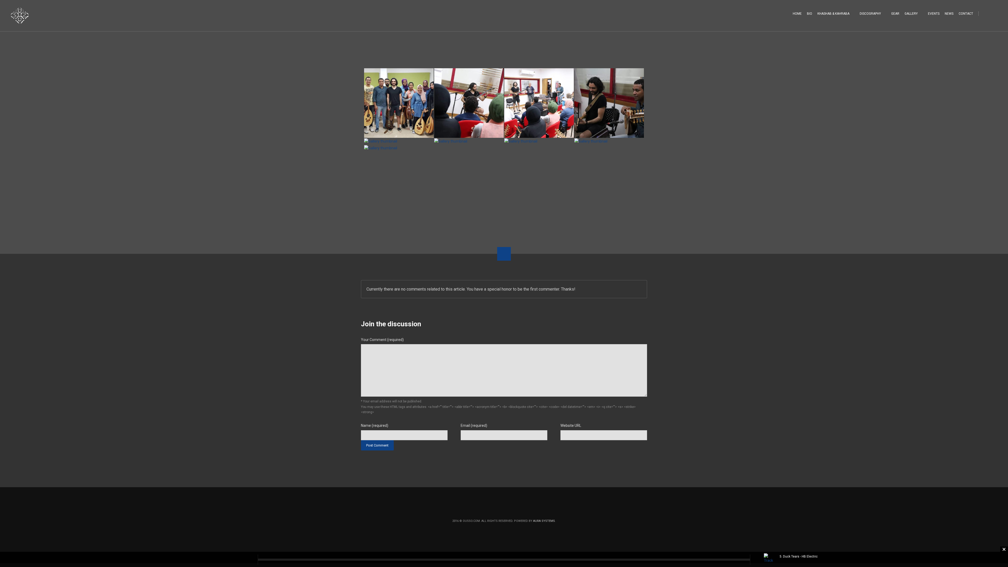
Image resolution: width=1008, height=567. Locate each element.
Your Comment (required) (382, 340)
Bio (809, 13)
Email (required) (474, 425)
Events (933, 13)
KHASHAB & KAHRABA (833, 13)
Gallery (911, 13)
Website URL (570, 425)
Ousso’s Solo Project (387, 203)
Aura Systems (544, 521)
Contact (966, 13)
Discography (870, 13)
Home (797, 13)
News (949, 13)
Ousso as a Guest (624, 203)
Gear (895, 13)
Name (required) (374, 425)
